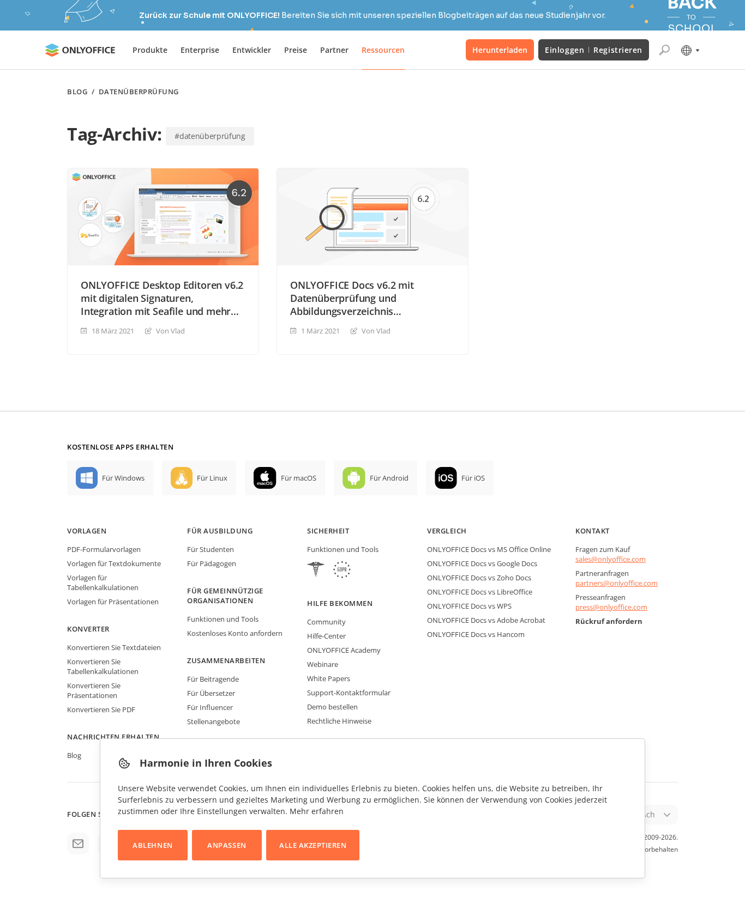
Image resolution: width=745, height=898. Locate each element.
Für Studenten (210, 549)
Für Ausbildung (220, 531)
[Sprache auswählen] (690, 50)
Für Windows (123, 478)
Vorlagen (86, 531)
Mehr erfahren (317, 811)
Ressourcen (383, 50)
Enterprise (200, 50)
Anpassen (226, 845)
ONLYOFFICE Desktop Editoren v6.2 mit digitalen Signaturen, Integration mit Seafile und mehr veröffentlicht (162, 298)
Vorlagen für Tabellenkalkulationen (103, 582)
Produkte (150, 50)
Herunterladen (499, 50)
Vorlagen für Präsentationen (113, 601)
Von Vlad (170, 331)
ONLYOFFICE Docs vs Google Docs (482, 563)
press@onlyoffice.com (611, 607)
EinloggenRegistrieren (593, 50)
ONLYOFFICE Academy (344, 650)
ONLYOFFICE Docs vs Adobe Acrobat (486, 620)
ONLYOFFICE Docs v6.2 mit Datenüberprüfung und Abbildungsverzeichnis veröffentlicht (352, 298)
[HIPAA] (316, 571)
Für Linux (212, 478)
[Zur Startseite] (80, 50)
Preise (295, 50)
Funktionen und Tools (223, 619)
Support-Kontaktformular (348, 692)
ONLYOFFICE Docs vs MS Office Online (489, 549)
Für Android (389, 478)
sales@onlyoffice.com (610, 559)
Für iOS (473, 478)
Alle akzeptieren (312, 845)
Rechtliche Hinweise (339, 721)
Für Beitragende (213, 679)
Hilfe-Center (326, 636)
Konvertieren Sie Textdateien (114, 647)
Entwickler (251, 50)
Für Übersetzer (211, 693)
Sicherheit (328, 531)
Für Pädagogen (211, 563)
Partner (334, 50)
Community (326, 622)
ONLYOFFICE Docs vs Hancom (476, 634)
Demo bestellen (332, 707)
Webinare (322, 664)
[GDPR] (342, 571)
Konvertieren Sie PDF (101, 709)
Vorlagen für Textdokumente (114, 563)
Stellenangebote (213, 721)
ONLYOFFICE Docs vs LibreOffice (479, 592)
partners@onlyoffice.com (616, 583)
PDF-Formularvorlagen (104, 549)
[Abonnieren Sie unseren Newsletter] (78, 843)
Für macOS (298, 478)
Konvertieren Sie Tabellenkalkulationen (103, 666)
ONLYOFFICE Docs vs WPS (469, 606)
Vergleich (447, 531)
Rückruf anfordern (608, 621)
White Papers (328, 678)
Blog (77, 91)
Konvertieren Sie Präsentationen (94, 690)
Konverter (88, 629)
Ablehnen (152, 845)
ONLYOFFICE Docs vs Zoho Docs (479, 578)
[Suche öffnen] (664, 50)
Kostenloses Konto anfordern (235, 633)
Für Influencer (210, 707)
